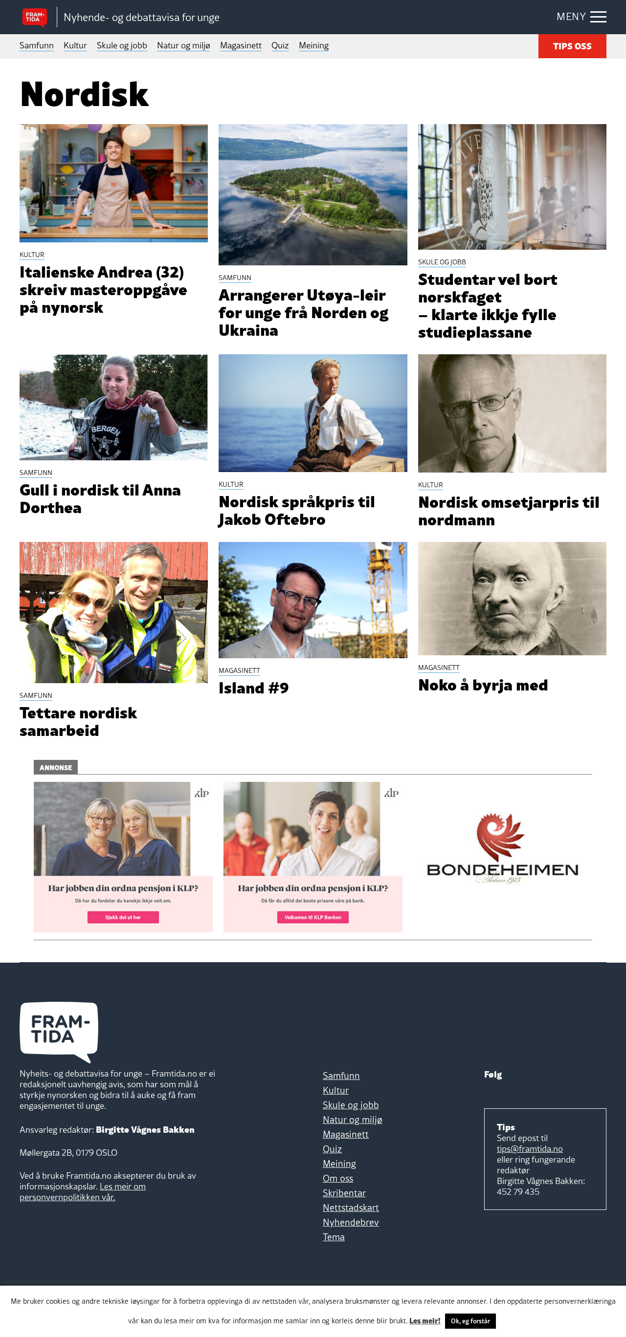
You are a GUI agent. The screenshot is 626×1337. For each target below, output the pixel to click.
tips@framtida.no (530, 1149)
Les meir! (425, 1320)
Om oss (338, 1178)
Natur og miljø (183, 45)
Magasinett (241, 45)
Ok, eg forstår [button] (470, 1320)
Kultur (75, 45)
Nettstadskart (351, 1207)
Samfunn (37, 45)
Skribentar (344, 1192)
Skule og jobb (122, 45)
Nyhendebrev (351, 1222)
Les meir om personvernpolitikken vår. (83, 1191)
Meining (314, 45)
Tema (334, 1236)
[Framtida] (38, 17)
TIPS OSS (572, 45)
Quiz (280, 45)
